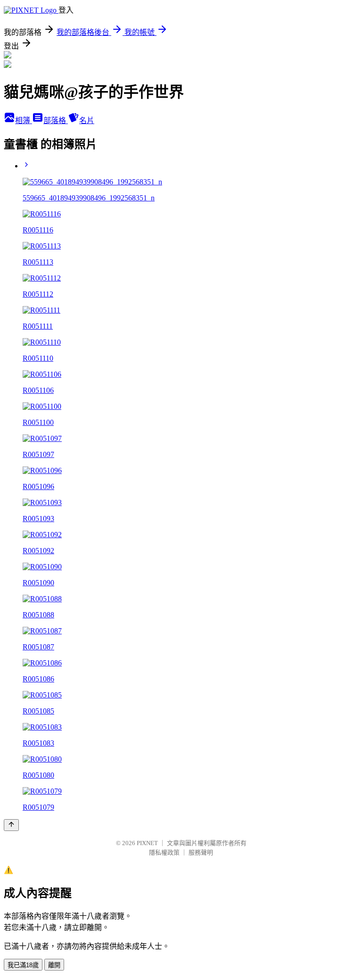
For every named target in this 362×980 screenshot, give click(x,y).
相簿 (23, 120)
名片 (86, 120)
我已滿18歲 (23, 965)
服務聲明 (201, 852)
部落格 (55, 120)
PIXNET (147, 843)
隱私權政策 (164, 852)
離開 (54, 965)
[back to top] (11, 825)
